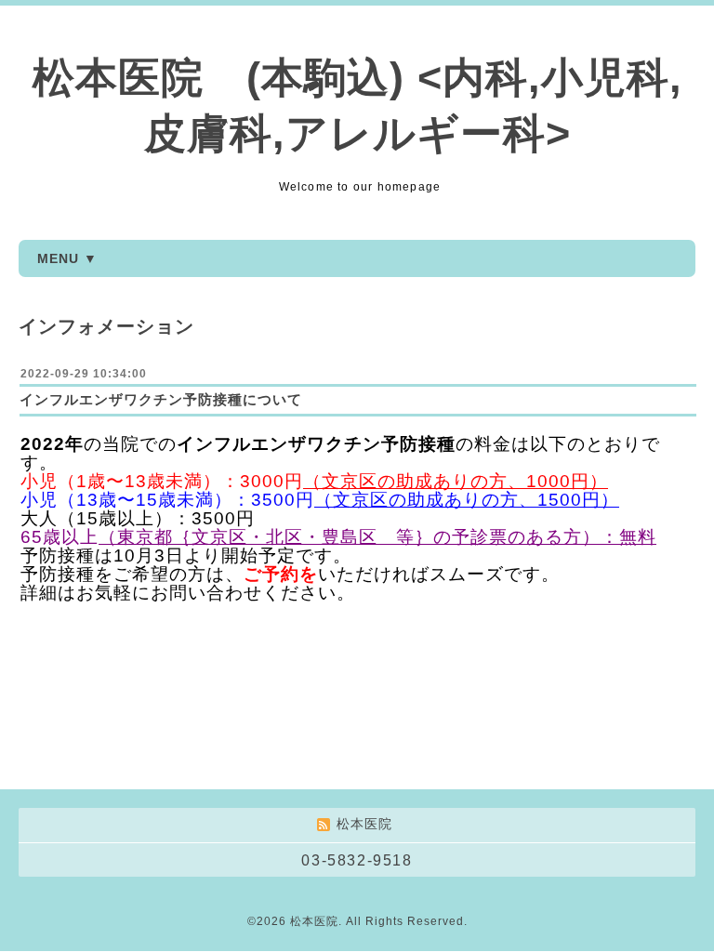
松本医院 (314, 921)
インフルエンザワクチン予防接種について (161, 399)
